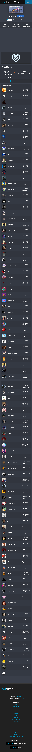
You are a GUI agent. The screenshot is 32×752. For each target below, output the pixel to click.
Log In (28, 2)
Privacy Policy (16, 719)
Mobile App (16, 706)
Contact (16, 713)
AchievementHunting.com (16, 736)
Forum (22, 19)
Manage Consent (16, 717)
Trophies (9, 19)
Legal (16, 715)
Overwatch (12, 16)
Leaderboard (16, 19)
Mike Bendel (19, 694)
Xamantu (18, 696)
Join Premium (16, 724)
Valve (22, 698)
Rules (16, 709)
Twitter (16, 732)
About (16, 711)
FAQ (16, 704)
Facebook (16, 734)
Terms (16, 721)
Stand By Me (7, 67)
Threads (16, 730)
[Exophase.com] (7, 2)
